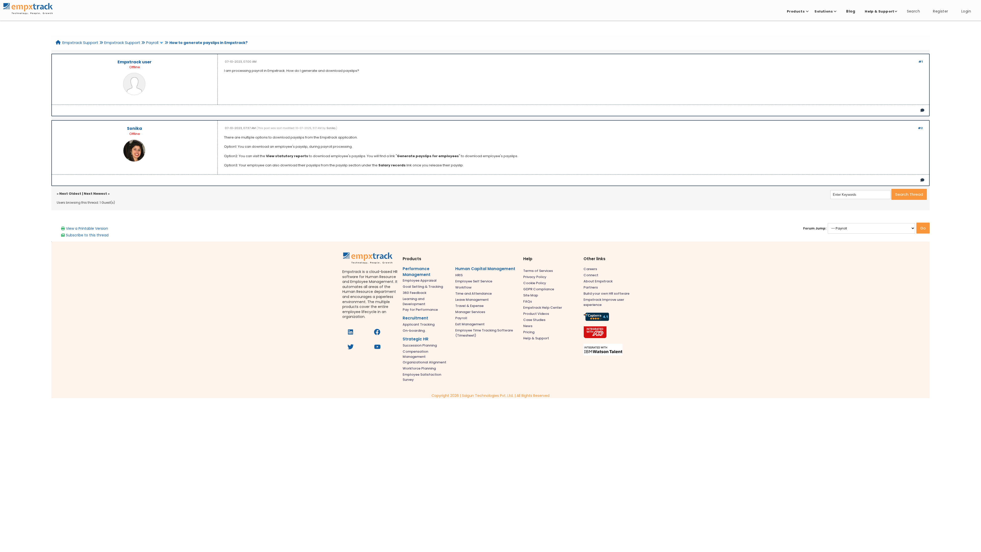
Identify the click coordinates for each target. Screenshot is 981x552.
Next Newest (95, 193)
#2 (920, 128)
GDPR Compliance (538, 289)
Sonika (134, 128)
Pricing (528, 332)
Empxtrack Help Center (542, 307)
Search (913, 11)
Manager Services (470, 311)
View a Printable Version (87, 228)
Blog (850, 11)
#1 (920, 62)
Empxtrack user (134, 62)
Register (940, 11)
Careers (590, 269)
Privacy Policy (534, 276)
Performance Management (416, 271)
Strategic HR (415, 339)
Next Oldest (70, 193)
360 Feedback (414, 292)
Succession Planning (420, 345)
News (527, 326)
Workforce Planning (419, 368)
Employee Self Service (473, 281)
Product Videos (536, 313)
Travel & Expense (469, 305)
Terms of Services (538, 270)
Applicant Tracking (419, 324)
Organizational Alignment (424, 362)
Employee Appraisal (420, 280)
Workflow (463, 287)
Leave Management (472, 299)
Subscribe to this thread (87, 235)
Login (966, 11)
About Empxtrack (598, 281)
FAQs (527, 301)
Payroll (152, 42)
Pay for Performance (420, 309)
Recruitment (415, 318)
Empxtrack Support (80, 42)
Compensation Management (415, 354)
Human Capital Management (485, 268)
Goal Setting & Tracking (423, 286)
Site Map (530, 295)
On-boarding (414, 330)
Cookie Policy (534, 283)
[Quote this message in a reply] (922, 110)
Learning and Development (414, 301)
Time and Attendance (473, 293)
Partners (590, 287)
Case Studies (534, 319)
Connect (590, 275)
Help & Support (536, 338)
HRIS (459, 275)
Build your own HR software (606, 293)
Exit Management (470, 324)
